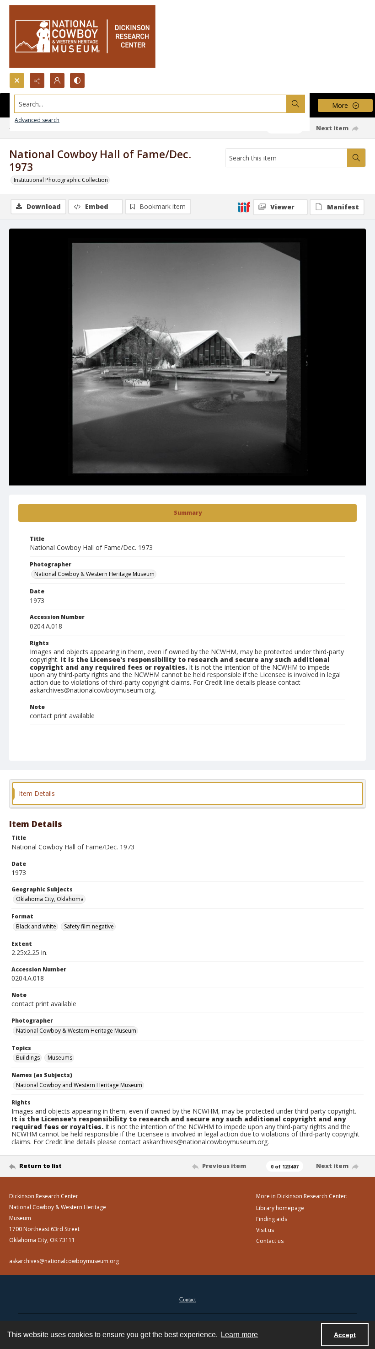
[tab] (187, 513)
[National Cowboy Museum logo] (82, 36)
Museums (60, 1057)
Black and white (36, 926)
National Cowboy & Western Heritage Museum (94, 574)
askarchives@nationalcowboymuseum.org (64, 1261)
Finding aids (271, 1219)
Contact (187, 1299)
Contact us (270, 1241)
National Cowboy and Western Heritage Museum (79, 1085)
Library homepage (280, 1208)
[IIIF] (243, 206)
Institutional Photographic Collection (61, 180)
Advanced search (37, 120)
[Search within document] (356, 158)
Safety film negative (89, 926)
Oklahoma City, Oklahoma (50, 899)
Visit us (265, 1230)
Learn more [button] (239, 1334)
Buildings (28, 1057)
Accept (345, 1334)
